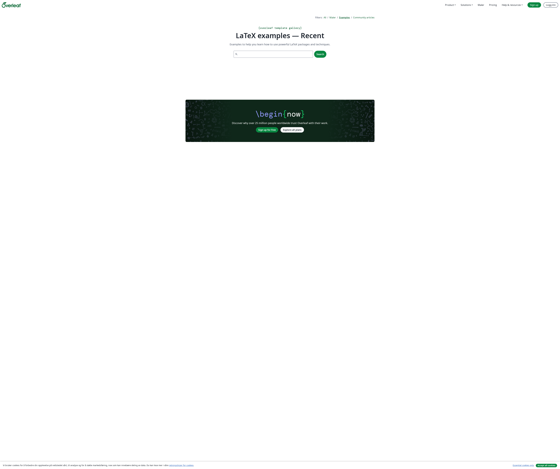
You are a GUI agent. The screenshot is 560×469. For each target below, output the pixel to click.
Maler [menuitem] (481, 5)
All (325, 17)
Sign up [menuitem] (534, 5)
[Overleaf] (11, 5)
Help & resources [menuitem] (511, 5)
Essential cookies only (523, 465)
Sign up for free (267, 129)
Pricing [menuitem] (493, 5)
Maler (332, 17)
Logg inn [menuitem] (551, 5)
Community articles (363, 17)
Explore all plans (292, 129)
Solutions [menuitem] (466, 5)
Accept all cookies (546, 465)
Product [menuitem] (449, 5)
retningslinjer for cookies (181, 465)
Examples (344, 17)
